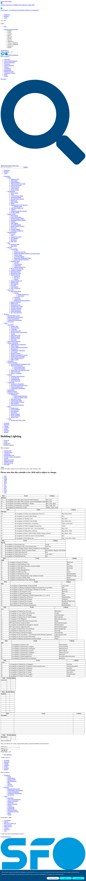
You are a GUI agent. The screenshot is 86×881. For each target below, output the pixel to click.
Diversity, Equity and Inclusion (19, 332)
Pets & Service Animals (17, 268)
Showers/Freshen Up (16, 280)
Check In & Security (16, 185)
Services (9, 247)
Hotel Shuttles (14, 202)
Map (5, 26)
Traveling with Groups (17, 306)
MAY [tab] (5, 482)
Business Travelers (16, 302)
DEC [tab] (5, 492)
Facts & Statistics (15, 409)
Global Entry (17, 265)
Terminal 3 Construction (17, 384)
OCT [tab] (5, 489)
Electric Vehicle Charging (17, 226)
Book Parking (14, 215)
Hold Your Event (15, 338)
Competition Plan (15, 379)
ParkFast (13, 221)
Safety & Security (15, 371)
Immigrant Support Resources (22, 300)
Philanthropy (14, 394)
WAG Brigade (14, 284)
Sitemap (6, 822)
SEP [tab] (5, 488)
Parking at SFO (11, 214)
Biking (12, 203)
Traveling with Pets (16, 309)
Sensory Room (18, 255)
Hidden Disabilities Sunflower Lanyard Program (27, 253)
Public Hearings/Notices (17, 358)
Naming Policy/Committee (18, 356)
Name (2, 746)
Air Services (10, 321)
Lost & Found (8, 825)
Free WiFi (13, 285)
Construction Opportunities (14, 320)
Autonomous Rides (16, 197)
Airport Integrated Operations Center (20, 364)
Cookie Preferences (6, 836)
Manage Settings (53, 878)
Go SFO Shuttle (15, 212)
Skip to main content (6, 1)
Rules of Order (15, 359)
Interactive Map (15, 244)
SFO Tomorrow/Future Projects (19, 385)
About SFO (7, 59)
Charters (13, 209)
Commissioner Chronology (18, 350)
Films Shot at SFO (16, 335)
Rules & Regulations (19, 368)
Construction (7, 68)
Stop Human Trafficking (17, 405)
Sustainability (7, 70)
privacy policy (39, 872)
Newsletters (14, 412)
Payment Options (15, 229)
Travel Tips (10, 290)
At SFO (16, 250)
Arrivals (16, 293)
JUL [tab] (5, 485)
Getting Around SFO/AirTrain (19, 211)
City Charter (14, 352)
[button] (43, 6)
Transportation (11, 191)
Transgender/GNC (16, 305)
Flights (9, 177)
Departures (17, 297)
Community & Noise (9, 73)
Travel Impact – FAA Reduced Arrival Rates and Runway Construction (20, 10)
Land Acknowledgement (10, 61)
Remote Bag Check (16, 273)
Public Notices (14, 346)
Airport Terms (14, 417)
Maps (8, 243)
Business (6, 16)
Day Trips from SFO (16, 312)
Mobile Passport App (19, 267)
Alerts (4, 50)
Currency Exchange (16, 270)
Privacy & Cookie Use (10, 823)
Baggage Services (15, 274)
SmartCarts (17, 276)
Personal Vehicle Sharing (17, 199)
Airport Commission (9, 62)
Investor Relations (15, 381)
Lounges (13, 234)
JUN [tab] (5, 483)
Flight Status (14, 180)
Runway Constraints (16, 373)
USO (12, 235)
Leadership (14, 329)
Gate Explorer (14, 287)
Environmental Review (17, 387)
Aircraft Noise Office (16, 400)
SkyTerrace (14, 240)
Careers (6, 76)
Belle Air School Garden (20, 397)
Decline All (78, 878)
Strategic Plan (14, 326)
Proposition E (14, 349)
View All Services (15, 288)
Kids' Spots (14, 241)
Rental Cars (14, 200)
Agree (65, 878)
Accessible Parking (16, 224)
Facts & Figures (15, 327)
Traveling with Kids (16, 308)
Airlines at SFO (15, 179)
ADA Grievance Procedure (21, 259)
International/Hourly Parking (18, 220)
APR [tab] (5, 480)
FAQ (5, 831)
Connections (17, 299)
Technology (7, 64)
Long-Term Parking (16, 217)
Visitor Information (16, 311)
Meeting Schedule (15, 353)
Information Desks (16, 271)
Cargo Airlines (14, 188)
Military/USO (14, 303)
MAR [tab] (5, 479)
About (5, 17)
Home (6, 440)
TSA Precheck (18, 264)
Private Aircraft (15, 190)
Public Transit (14, 193)
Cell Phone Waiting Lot (17, 208)
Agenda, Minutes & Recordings (19, 347)
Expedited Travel (15, 261)
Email (2, 748)
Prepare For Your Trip (20, 252)
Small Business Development (15, 317)
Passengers (7, 14)
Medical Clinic (15, 282)
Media (5, 74)
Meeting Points (18, 206)
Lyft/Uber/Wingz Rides (17, 196)
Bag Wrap (16, 277)
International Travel (16, 291)
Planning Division (9, 71)
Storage (16, 279)
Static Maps (14, 246)
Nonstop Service (15, 187)
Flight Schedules (15, 182)
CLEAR (16, 262)
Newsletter (13, 340)
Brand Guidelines (15, 415)
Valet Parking (14, 223)
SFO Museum (14, 238)
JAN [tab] (5, 476)
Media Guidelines (15, 414)
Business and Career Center (18, 420)
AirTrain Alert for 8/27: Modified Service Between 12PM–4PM (17, 5)
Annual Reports (15, 377)
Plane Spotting (14, 403)
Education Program (16, 399)
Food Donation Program (20, 396)
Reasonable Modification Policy (22, 258)
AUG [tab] (5, 486)
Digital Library (15, 408)
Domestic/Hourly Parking (17, 218)
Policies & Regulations (17, 365)
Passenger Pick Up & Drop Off (19, 205)
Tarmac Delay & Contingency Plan (20, 370)
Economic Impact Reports (18, 376)
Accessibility (14, 249)
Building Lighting (15, 337)
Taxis (12, 194)
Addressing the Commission (18, 344)
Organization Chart (16, 331)
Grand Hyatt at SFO (16, 237)
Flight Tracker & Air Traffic (18, 183)
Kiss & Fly (14, 227)
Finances (6, 67)
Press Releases (14, 411)
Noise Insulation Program (17, 402)
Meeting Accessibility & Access (19, 355)
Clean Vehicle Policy (19, 367)
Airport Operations (9, 65)
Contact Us (7, 829)
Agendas (6, 828)
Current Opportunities (13, 318)
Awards (13, 334)
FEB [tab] (5, 477)
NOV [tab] (5, 491)
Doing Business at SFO (13, 315)
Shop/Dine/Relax (12, 232)
